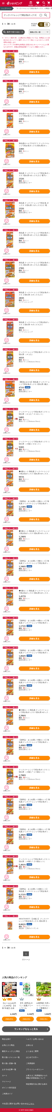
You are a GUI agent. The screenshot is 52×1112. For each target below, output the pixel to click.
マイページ (6, 1082)
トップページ (6, 8)
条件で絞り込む (13, 32)
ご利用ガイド (7, 1094)
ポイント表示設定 (9, 1088)
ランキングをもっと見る (26, 1029)
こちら (31, 1104)
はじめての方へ (32, 1057)
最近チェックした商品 (11, 1051)
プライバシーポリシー (35, 1069)
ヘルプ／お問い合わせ (35, 1039)
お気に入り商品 (8, 1045)
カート (4, 1075)
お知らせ (29, 1045)
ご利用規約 (30, 1063)
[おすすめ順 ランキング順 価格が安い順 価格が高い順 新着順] (39, 32)
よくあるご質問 (32, 1051)
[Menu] (3, 3)
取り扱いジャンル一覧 (11, 1057)
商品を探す (6, 1039)
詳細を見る (34, 72)
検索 (45, 15)
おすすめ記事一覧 (9, 1069)
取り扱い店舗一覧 (9, 1063)
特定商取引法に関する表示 (36, 1084)
